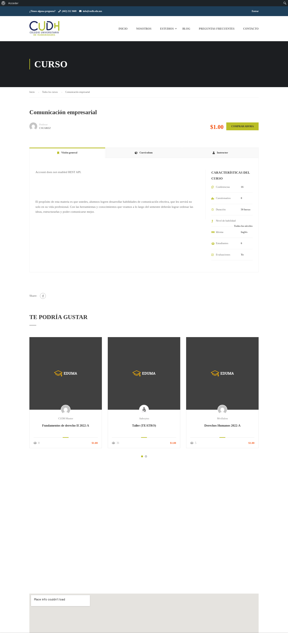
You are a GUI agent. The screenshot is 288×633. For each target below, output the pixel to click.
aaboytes (144, 418)
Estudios (167, 28)
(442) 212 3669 (69, 11)
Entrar (255, 11)
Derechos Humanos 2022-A (222, 425)
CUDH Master (65, 418)
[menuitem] (3, 3)
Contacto (251, 28)
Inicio (123, 28)
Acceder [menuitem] (13, 3)
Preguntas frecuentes (217, 28)
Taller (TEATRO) (144, 425)
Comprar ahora (242, 126)
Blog (186, 28)
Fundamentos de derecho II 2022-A (65, 425)
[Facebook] (43, 296)
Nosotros (143, 28)
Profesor (43, 124)
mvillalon (222, 418)
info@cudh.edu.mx (92, 11)
